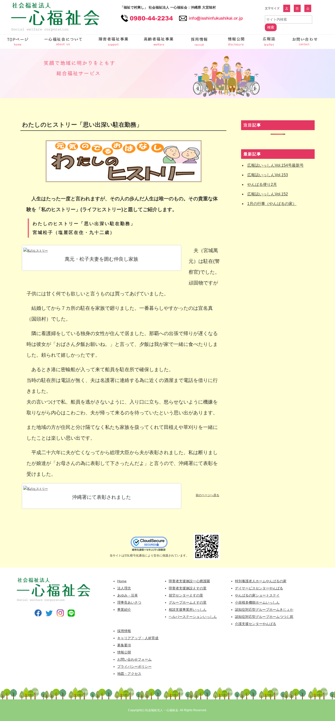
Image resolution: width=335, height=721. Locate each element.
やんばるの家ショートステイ (257, 595)
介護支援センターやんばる (255, 624)
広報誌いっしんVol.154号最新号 (275, 165)
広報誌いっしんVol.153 (267, 175)
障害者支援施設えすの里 (187, 588)
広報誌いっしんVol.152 (267, 194)
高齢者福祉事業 (159, 41)
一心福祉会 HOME (18, 41)
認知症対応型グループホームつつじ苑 (264, 617)
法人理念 (124, 588)
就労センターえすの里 (186, 595)
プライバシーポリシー (134, 666)
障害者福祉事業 (114, 41)
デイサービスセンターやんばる (259, 588)
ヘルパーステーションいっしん (193, 617)
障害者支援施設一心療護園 (189, 581)
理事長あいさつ (129, 602)
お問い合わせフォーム (304, 41)
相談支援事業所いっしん (187, 610)
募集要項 (124, 645)
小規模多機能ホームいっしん (257, 602)
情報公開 (236, 41)
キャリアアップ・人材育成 (137, 638)
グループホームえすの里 (187, 602)
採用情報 (199, 41)
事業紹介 (124, 610)
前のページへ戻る (207, 495)
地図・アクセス (129, 674)
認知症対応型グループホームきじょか (264, 610)
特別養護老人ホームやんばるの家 (260, 581)
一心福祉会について (64, 41)
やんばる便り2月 (262, 184)
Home (122, 581)
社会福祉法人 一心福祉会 (161, 710)
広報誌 (269, 41)
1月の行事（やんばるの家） (271, 204)
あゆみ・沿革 (127, 595)
